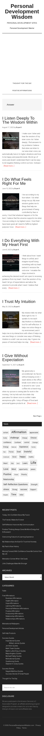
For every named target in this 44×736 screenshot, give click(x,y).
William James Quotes (17, 643)
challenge (14, 438)
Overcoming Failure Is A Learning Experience (18, 537)
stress (6, 489)
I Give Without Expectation (15, 357)
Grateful (27, 452)
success (23, 489)
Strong (14, 489)
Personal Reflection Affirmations (17, 608)
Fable (4, 591)
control (26, 442)
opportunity (23, 469)
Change (24, 438)
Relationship (8, 479)
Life (33, 463)
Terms (24, 728)
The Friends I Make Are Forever (13, 520)
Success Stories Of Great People (17, 674)
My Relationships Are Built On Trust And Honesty (19, 542)
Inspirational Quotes (13, 641)
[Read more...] (9, 166)
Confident (18, 442)
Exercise (14, 447)
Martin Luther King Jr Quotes (16, 651)
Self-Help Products (9, 633)
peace (33, 469)
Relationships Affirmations (15, 619)
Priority (24, 474)
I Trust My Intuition (18, 301)
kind (18, 463)
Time (13, 494)
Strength (34, 484)
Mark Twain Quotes (13, 648)
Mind (14, 469)
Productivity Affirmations (14, 614)
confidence (7, 442)
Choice (33, 438)
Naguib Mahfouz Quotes (14, 671)
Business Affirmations (14, 598)
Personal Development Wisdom (22, 11)
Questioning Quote (12, 661)
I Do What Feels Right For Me (16, 181)
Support (33, 489)
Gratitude (6, 457)
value (21, 495)
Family (33, 447)
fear (4, 452)
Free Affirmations (8, 596)
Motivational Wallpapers (10, 624)
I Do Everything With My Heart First (20, 242)
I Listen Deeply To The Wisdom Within (19, 120)
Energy (5, 447)
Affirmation (18, 432)
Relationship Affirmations (15, 616)
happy (22, 456)
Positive (7, 474)
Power (16, 474)
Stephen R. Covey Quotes (14, 664)
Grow (14, 457)
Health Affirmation (12, 601)
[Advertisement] (22, 56)
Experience (23, 447)
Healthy (31, 457)
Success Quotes (8, 638)
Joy (12, 463)
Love (5, 469)
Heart (5, 463)
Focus (11, 452)
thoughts (5, 495)
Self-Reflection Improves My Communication (18, 525)
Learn (25, 463)
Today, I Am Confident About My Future (16, 515)
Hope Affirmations (12, 603)
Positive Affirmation (13, 611)
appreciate (34, 433)
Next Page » (37, 416)
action (5, 432)
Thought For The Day (9, 678)
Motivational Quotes (13, 659)
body (5, 438)
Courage (35, 442)
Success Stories (8, 669)
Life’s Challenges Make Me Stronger (14, 563)
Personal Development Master (22, 28)
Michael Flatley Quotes (14, 656)
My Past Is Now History (10, 546)
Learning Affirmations (13, 606)
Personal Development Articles (13, 628)
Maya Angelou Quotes (13, 653)
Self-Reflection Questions (15, 484)
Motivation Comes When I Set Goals (15, 559)
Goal (19, 452)
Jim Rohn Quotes (12, 646)
